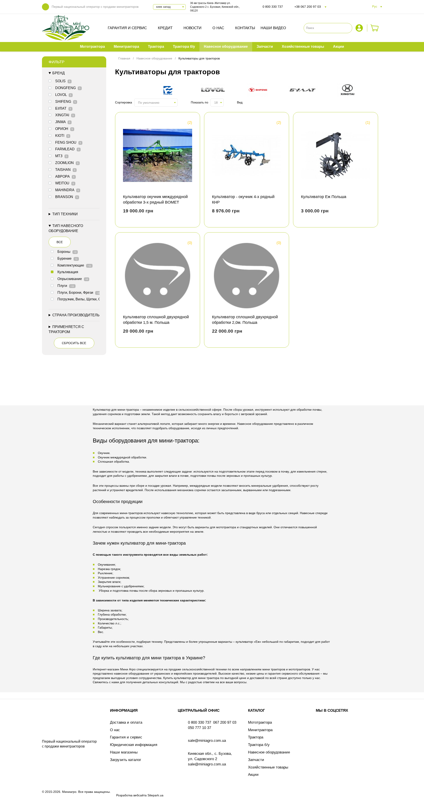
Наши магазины (124, 752)
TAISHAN (65, 170)
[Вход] (359, 28)
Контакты (245, 28)
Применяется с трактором (66, 329)
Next (375, 91)
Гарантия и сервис (127, 28)
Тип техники (65, 214)
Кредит (165, 28)
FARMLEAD (67, 149)
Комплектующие (74, 265)
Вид (239, 102)
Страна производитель (76, 315)
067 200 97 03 (224, 722)
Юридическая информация (133, 745)
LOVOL (63, 95)
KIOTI (62, 135)
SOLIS (62, 81)
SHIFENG (65, 101)
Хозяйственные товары (268, 767)
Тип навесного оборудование (66, 228)
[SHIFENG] (260, 91)
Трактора (255, 737)
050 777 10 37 (199, 728)
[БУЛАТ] (305, 91)
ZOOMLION (66, 163)
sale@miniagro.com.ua (207, 740)
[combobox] (155, 102)
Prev (122, 91)
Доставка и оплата (126, 722)
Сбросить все (74, 343)
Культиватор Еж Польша (323, 197)
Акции (253, 774)
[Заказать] (374, 28)
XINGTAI (64, 115)
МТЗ (61, 156)
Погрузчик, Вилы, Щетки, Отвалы (87, 299)
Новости (192, 28)
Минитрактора (260, 730)
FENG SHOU (68, 142)
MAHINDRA (67, 190)
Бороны (66, 252)
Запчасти (256, 760)
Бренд (58, 73)
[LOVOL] (215, 91)
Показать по (199, 102)
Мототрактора (260, 722)
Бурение (67, 258)
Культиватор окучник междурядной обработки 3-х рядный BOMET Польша (155, 202)
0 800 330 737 (273, 6)
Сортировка (123, 102)
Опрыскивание (72, 279)
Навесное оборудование (269, 752)
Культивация (67, 272)
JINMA (62, 122)
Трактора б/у (259, 745)
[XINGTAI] (350, 91)
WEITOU (64, 183)
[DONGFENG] (170, 91)
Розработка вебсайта (131, 795)
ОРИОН (64, 129)
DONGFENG (67, 88)
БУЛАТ (63, 108)
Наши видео (273, 28)
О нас (218, 28)
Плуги (65, 286)
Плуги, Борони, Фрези (78, 292)
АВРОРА (64, 176)
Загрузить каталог (125, 760)
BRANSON (66, 197)
